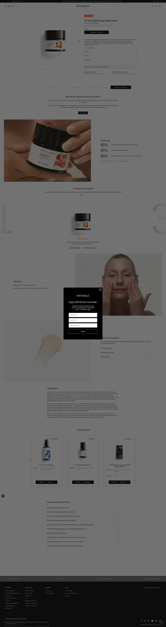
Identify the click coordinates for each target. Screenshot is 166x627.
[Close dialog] (100, 290)
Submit (83, 331)
